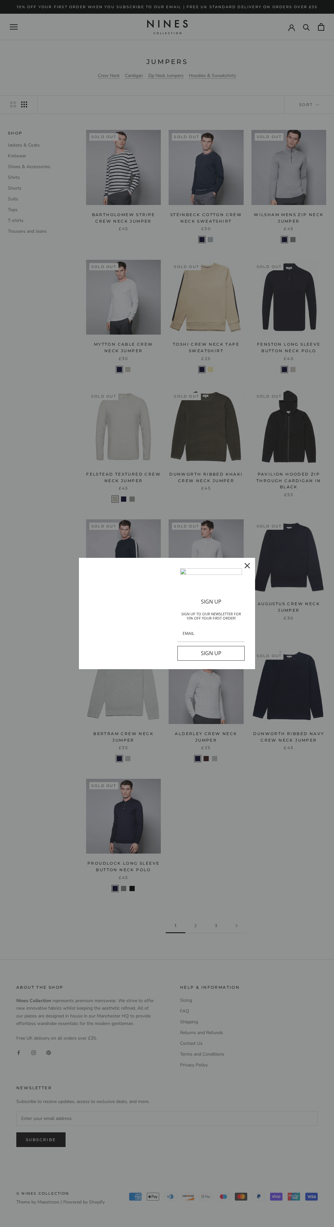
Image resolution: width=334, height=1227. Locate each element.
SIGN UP (211, 653)
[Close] (247, 566)
